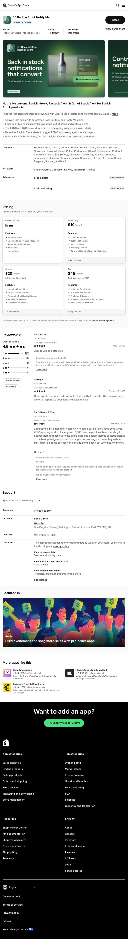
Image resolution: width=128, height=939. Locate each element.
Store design (10, 787)
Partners (70, 852)
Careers (70, 833)
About (68, 827)
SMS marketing (43, 188)
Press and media (75, 846)
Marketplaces (73, 769)
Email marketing (74, 787)
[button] (33, 674)
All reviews (11, 386)
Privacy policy (42, 510)
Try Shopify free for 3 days (64, 722)
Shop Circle (73, 33)
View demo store (115, 28)
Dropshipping (73, 762)
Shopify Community (14, 840)
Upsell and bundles (76, 781)
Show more (41, 369)
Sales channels (12, 762)
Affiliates (70, 858)
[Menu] (123, 5)
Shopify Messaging (22, 670)
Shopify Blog (10, 852)
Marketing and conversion (18, 793)
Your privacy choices (15, 929)
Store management (14, 799)
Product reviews (74, 775)
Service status (73, 870)
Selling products (12, 775)
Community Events (14, 846)
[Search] (117, 5)
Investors (70, 840)
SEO (67, 793)
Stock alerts (41, 177)
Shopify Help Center (15, 827)
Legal (68, 864)
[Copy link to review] (48, 334)
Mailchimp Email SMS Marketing (28, 684)
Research (8, 858)
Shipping (70, 799)
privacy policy (60, 546)
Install (115, 19)
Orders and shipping (15, 781)
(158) (56, 33)
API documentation (14, 833)
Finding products (13, 769)
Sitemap (7, 921)
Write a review (13, 380)
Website (39, 523)
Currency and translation (80, 805)
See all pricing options (103, 320)
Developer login (12, 896)
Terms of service (13, 904)
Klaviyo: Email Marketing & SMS (91, 670)
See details (40, 579)
